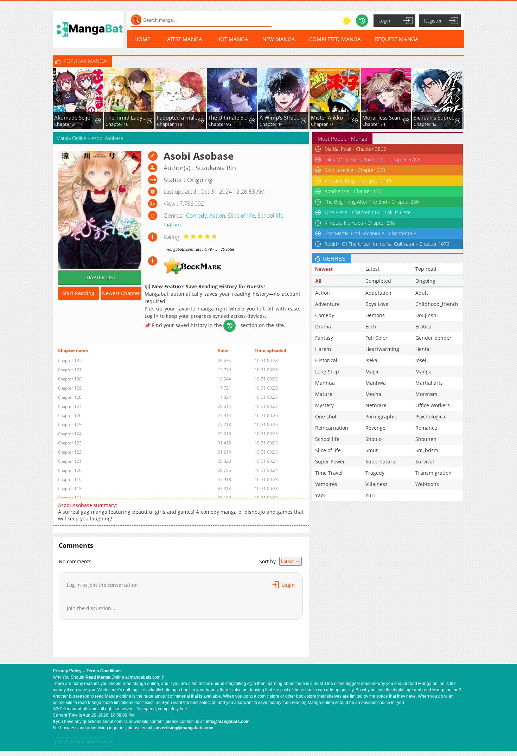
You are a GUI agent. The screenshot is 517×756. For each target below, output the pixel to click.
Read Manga (97, 677)
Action (217, 215)
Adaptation (378, 292)
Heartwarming (382, 349)
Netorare (376, 405)
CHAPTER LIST (99, 277)
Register (433, 20)
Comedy (196, 215)
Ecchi (371, 326)
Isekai (372, 360)
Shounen (425, 439)
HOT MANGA (232, 39)
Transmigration (433, 472)
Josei (420, 360)
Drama (323, 326)
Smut (371, 450)
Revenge (375, 427)
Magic (372, 371)
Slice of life (241, 215)
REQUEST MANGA (397, 39)
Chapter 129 (70, 388)
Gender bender (433, 337)
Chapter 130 (70, 379)
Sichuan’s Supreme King (435, 117)
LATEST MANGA (183, 39)
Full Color (376, 337)
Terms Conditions (104, 670)
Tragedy (374, 472)
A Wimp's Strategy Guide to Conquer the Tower (281, 117)
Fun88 (63, 741)
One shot (326, 416)
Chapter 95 (219, 124)
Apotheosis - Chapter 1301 (354, 191)
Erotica (423, 326)
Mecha (373, 394)
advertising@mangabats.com (183, 727)
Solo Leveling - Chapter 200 (355, 170)
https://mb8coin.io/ (93, 741)
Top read (425, 268)
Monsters (426, 394)
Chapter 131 (70, 370)
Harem (323, 349)
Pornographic (381, 416)
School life (270, 215)
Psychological (431, 416)
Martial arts (429, 382)
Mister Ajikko (327, 117)
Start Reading (78, 293)
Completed (378, 280)
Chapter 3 (64, 124)
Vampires (326, 484)
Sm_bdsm (426, 450)
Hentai (423, 349)
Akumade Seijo (72, 117)
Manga (423, 371)
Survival (424, 461)
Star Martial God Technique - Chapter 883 (370, 233)
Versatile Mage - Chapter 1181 (358, 180)
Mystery (324, 405)
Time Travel (329, 472)
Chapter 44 (271, 124)
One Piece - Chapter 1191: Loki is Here (368, 212)
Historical (326, 360)
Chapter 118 (70, 489)
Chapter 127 (70, 406)
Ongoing (425, 280)
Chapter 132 (70, 361)
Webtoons (427, 484)
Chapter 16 (117, 124)
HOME (142, 39)
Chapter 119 (169, 124)
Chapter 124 (70, 434)
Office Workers (432, 405)
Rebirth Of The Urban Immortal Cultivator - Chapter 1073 (387, 244)
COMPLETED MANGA (335, 39)
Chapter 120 (70, 470)
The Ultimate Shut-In (229, 117)
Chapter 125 (70, 425)
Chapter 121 (70, 461)
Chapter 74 (373, 124)
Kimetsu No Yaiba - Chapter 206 (360, 222)
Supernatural (381, 461)
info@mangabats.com (228, 721)
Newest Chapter (121, 293)
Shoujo (373, 439)
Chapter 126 (70, 415)
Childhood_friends (437, 304)
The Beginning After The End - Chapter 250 (372, 201)
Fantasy (324, 337)
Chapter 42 (425, 124)
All (318, 281)
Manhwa (375, 382)
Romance (426, 427)
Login (384, 20)
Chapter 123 (70, 443)
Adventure (327, 304)
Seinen (172, 225)
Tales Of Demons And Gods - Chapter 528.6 (373, 159)
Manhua (325, 382)
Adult (421, 292)
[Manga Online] (88, 29)
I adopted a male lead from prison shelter (178, 117)
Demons (375, 315)
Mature (323, 394)
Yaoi (320, 495)
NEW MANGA (278, 39)
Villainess (376, 484)
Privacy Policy (67, 670)
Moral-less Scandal (383, 117)
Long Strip (327, 371)
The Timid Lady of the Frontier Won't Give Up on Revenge (127, 117)
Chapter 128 (70, 397)
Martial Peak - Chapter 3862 (355, 149)
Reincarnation (331, 427)
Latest (372, 268)
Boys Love (376, 304)
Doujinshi (426, 315)
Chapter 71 (322, 124)
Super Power (330, 461)
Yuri (370, 495)
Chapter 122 (70, 452)
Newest (324, 269)
